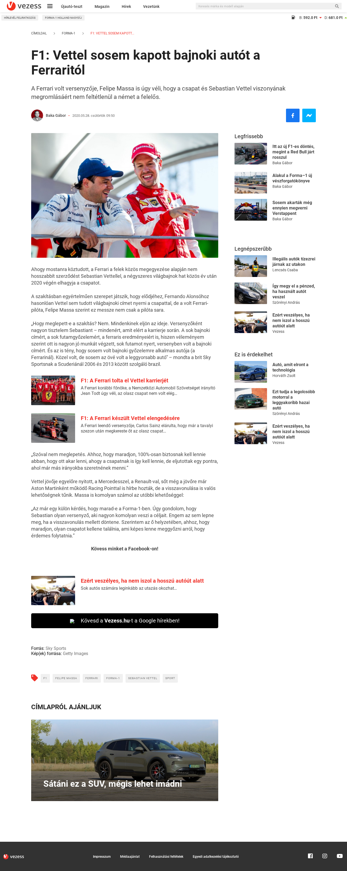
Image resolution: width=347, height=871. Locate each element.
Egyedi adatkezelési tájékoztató (216, 857)
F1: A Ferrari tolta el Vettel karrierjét (124, 380)
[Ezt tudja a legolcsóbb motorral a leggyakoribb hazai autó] (250, 398)
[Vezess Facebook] (310, 844)
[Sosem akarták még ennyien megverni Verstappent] (250, 209)
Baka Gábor (56, 115)
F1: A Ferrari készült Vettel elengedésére (130, 418)
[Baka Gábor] (37, 115)
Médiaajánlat (130, 857)
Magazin (102, 6)
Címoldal (39, 33)
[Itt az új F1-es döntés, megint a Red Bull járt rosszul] (250, 153)
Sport (170, 678)
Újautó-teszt (71, 6)
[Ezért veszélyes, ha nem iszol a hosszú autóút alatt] (250, 322)
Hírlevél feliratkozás (20, 17)
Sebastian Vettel (142, 678)
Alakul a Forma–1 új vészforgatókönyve (292, 178)
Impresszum (102, 857)
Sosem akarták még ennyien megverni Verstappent (292, 208)
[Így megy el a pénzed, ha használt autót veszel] (250, 293)
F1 (45, 678)
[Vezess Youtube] (339, 844)
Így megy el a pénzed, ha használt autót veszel (293, 291)
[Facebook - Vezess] (293, 115)
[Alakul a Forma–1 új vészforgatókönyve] (250, 182)
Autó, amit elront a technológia (290, 367)
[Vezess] (24, 6)
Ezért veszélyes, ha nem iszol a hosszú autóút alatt (142, 581)
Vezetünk (151, 6)
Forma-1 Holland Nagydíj (63, 17)
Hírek (126, 6)
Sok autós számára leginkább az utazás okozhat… (129, 588)
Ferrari (91, 678)
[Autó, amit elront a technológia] (250, 371)
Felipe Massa (66, 678)
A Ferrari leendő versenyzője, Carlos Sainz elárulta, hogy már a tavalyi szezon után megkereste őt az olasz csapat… (147, 428)
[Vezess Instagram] (324, 844)
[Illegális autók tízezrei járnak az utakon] (250, 266)
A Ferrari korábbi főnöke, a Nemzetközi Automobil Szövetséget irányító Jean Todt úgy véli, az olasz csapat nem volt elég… (148, 390)
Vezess (278, 331)
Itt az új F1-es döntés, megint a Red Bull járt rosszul (293, 152)
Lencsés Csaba (285, 270)
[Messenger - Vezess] (309, 115)
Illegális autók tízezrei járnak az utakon (293, 261)
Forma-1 (68, 33)
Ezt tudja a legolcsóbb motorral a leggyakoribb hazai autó (293, 400)
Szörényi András (286, 302)
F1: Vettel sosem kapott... (112, 33)
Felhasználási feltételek (166, 857)
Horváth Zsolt (283, 375)
